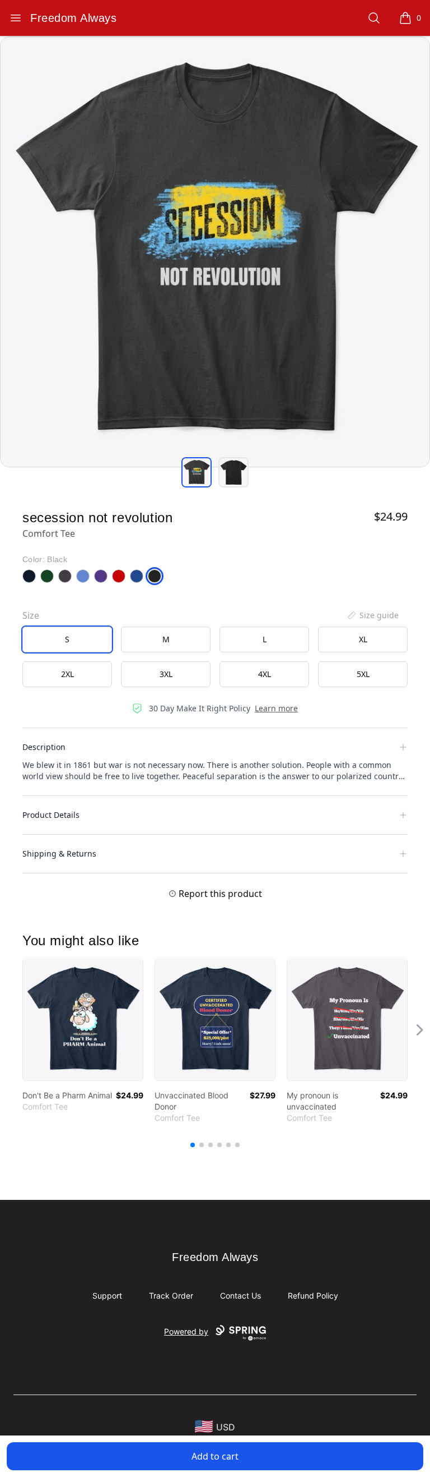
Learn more (276, 708)
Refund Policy (313, 1295)
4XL (264, 674)
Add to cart (215, 1456)
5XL (363, 674)
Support (107, 1295)
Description (44, 747)
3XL (166, 674)
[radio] (67, 639)
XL (363, 639)
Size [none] (30, 615)
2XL (67, 674)
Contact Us (240, 1295)
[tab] (197, 472)
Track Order (171, 1295)
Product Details (51, 814)
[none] (372, 615)
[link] (83, 1019)
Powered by (186, 1331)
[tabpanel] (215, 251)
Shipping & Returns (59, 853)
